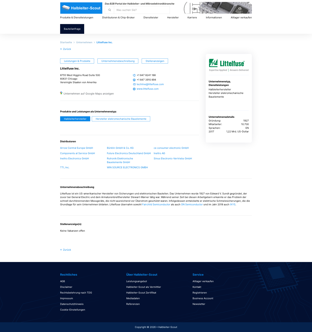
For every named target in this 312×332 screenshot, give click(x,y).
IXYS (232, 204)
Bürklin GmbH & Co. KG (120, 147)
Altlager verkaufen (241, 17)
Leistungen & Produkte (77, 61)
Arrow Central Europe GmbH (76, 147)
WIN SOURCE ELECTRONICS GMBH (127, 167)
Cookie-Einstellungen (72, 309)
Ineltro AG (159, 153)
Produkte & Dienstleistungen (76, 17)
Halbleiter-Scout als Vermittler (143, 286)
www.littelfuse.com (148, 88)
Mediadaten (133, 298)
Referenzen (133, 304)
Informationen (214, 17)
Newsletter (199, 304)
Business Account (203, 298)
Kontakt (197, 286)
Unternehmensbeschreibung (118, 61)
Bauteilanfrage (72, 28)
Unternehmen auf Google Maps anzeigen (89, 93)
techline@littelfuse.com (150, 84)
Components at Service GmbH (77, 153)
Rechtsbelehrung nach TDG (76, 292)
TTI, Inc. (64, 167)
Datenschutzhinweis (72, 304)
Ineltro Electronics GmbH (74, 158)
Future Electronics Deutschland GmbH (129, 153)
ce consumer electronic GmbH (171, 147)
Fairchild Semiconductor (156, 204)
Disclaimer (66, 286)
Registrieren (200, 292)
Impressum (66, 298)
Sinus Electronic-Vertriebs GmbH (173, 158)
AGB (62, 281)
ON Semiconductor (192, 204)
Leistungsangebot (136, 281)
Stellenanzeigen (155, 61)
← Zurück (65, 49)
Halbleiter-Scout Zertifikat (141, 292)
